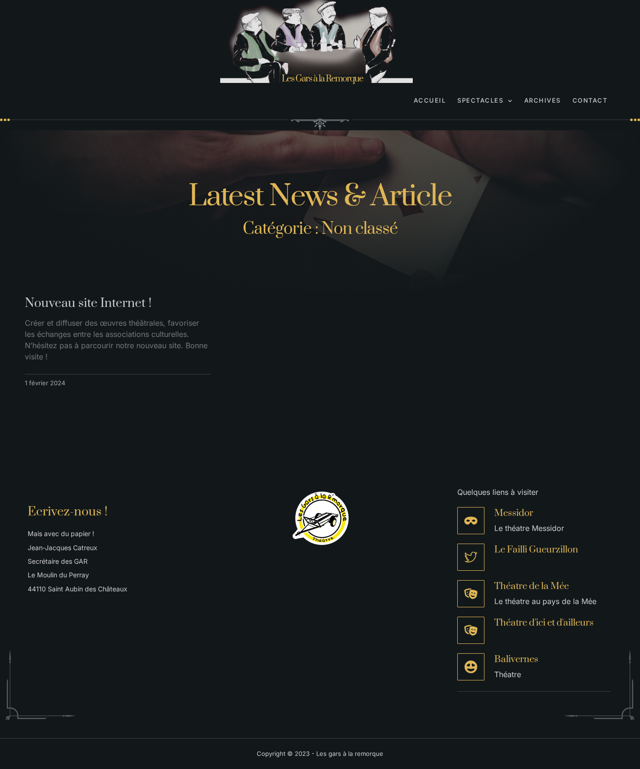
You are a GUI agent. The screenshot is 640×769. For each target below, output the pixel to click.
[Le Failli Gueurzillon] (470, 557)
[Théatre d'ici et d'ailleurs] (470, 630)
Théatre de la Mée (531, 586)
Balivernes (516, 659)
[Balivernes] (470, 666)
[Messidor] (470, 520)
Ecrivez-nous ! (68, 512)
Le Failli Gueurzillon (536, 550)
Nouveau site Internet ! (88, 303)
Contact (590, 100)
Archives (542, 100)
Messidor (513, 513)
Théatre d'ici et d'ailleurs (544, 623)
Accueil (430, 100)
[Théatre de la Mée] (470, 593)
